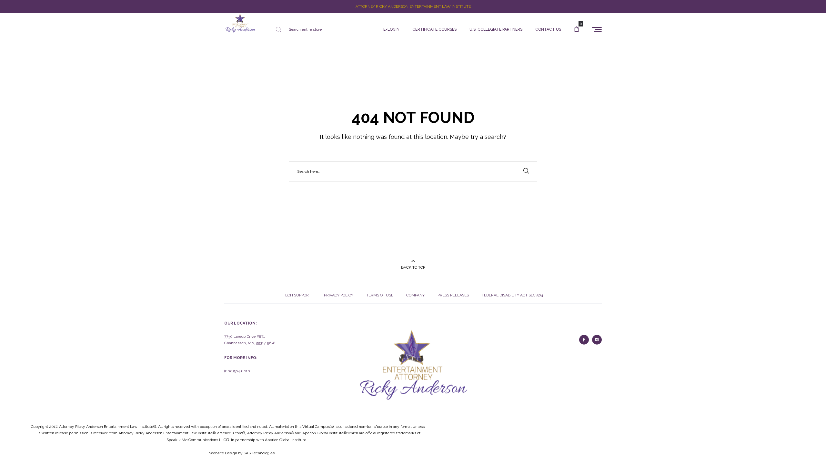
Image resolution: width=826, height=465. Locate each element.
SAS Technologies (259, 453)
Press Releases (453, 295)
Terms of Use (379, 295)
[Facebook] (584, 340)
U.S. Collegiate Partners (495, 29)
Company (415, 295)
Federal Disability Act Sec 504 (512, 295)
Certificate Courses (434, 29)
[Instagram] (597, 340)
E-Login (391, 29)
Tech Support (297, 295)
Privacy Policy (338, 295)
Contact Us (548, 29)
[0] (576, 29)
